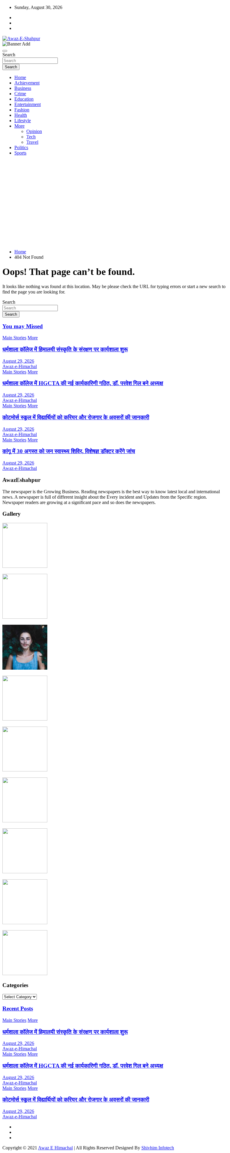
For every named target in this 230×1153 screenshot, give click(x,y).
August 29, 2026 (18, 361)
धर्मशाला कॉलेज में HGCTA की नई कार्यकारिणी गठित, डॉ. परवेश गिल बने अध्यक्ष (82, 383)
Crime (20, 93)
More (19, 125)
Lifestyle (22, 120)
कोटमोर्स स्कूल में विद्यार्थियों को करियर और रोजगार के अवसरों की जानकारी (75, 417)
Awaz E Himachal (55, 1147)
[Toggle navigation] (4, 51)
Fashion (21, 109)
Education (24, 99)
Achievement (27, 82)
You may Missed (22, 326)
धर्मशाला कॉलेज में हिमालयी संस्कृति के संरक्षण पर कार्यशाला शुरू (65, 349)
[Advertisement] (115, 202)
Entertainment (27, 104)
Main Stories (14, 337)
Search (8, 54)
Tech (31, 136)
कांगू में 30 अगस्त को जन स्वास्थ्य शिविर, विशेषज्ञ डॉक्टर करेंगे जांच (68, 451)
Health (20, 115)
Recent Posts (17, 1008)
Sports (20, 152)
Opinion (34, 131)
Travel (32, 142)
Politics (21, 147)
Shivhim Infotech (157, 1147)
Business (22, 88)
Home (20, 77)
